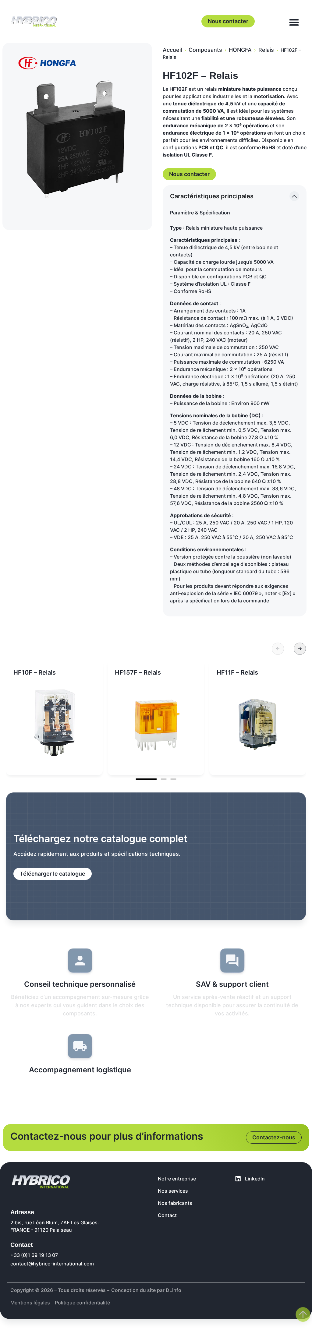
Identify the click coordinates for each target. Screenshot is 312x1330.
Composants (205, 50)
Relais (266, 50)
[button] (278, 649)
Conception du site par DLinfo (146, 1290)
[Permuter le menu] (294, 22)
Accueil (172, 50)
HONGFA (240, 50)
